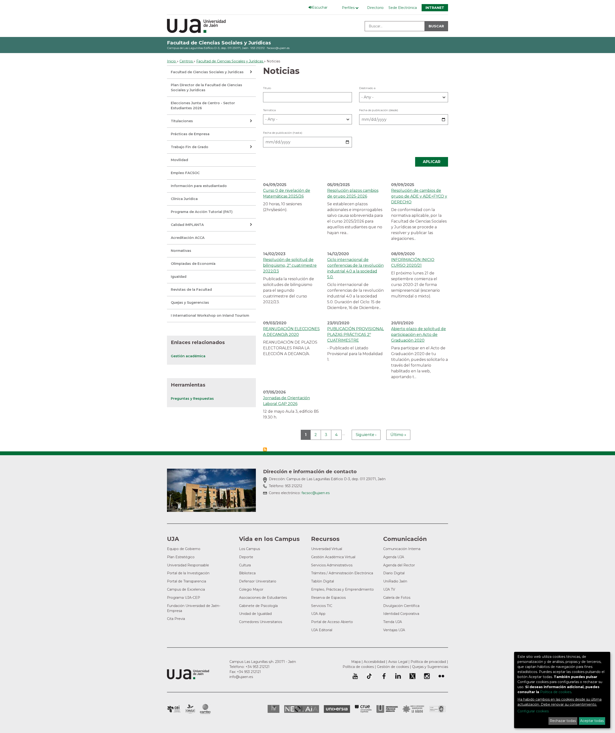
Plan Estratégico (181, 557)
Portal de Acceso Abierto (332, 622)
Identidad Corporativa (401, 614)
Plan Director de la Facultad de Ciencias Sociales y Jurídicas (206, 87)
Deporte (246, 557)
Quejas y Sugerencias (190, 302)
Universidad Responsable (188, 565)
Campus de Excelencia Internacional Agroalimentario (190, 709)
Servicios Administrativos (331, 565)
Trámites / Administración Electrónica (342, 573)
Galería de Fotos (396, 597)
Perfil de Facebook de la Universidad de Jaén (384, 676)
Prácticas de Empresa (190, 134)
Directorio (375, 8)
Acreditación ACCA (187, 238)
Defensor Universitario (257, 581)
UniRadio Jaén (395, 581)
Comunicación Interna (401, 549)
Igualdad (178, 276)
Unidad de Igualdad (255, 614)
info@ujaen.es (241, 677)
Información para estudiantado (199, 186)
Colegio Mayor (251, 589)
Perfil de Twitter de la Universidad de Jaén (412, 676)
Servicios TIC (321, 606)
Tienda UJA (392, 622)
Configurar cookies (533, 711)
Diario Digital (394, 573)
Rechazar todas (563, 721)
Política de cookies (358, 667)
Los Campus (249, 549)
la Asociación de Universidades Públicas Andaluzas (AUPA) (387, 709)
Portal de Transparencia (186, 581)
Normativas (181, 250)
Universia (337, 709)
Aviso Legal (397, 662)
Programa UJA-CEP (183, 597)
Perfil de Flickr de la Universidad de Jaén (441, 676)
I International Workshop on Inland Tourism (210, 315)
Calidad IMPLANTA (187, 225)
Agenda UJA (393, 557)
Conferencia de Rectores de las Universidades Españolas (363, 709)
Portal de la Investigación (188, 573)
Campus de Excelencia (186, 589)
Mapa (356, 662)
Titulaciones (182, 121)
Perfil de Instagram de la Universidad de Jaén (427, 676)
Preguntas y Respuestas (192, 398)
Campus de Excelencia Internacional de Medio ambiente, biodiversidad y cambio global (205, 709)
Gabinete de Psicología (258, 606)
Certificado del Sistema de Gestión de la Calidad (437, 708)
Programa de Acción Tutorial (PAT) (202, 212)
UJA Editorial (321, 630)
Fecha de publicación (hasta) (282, 132)
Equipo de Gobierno (183, 549)
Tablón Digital (322, 581)
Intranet (434, 8)
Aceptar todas (592, 721)
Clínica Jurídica (184, 199)
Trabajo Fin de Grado (189, 147)
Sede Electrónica (402, 8)
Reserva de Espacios (328, 597)
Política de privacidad (428, 662)
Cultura (245, 565)
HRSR (273, 709)
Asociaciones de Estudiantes (263, 597)
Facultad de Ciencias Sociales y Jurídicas (219, 43)
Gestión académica (188, 356)
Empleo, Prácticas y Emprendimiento (342, 589)
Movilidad (179, 160)
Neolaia (301, 709)
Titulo (267, 88)
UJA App (318, 614)
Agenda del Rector (399, 565)
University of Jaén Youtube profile (355, 676)
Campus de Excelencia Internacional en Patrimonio (174, 709)
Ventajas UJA (394, 630)
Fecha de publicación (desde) (378, 110)
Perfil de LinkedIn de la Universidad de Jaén (398, 676)
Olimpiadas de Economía (193, 263)
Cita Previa (176, 619)
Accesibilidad (374, 662)
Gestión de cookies (393, 667)
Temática (269, 110)
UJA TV (389, 589)
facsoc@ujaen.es (278, 48)
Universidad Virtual (326, 549)
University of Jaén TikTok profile (369, 676)
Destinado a (367, 88)
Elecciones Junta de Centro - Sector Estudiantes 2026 (203, 105)
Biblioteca (247, 573)
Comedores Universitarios (260, 622)
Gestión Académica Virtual (333, 557)
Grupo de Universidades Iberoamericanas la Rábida (413, 709)
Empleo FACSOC (185, 173)
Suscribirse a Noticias (265, 449)
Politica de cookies (555, 692)
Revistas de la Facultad (191, 289)
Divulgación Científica (401, 606)
